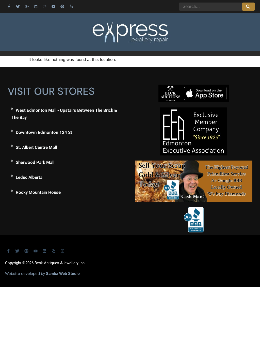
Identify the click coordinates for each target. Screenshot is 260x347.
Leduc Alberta (29, 177)
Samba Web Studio (63, 273)
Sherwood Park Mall (35, 162)
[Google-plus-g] (26, 6)
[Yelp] (71, 6)
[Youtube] (53, 6)
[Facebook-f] (9, 6)
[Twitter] (18, 6)
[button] (66, 114)
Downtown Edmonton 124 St (44, 132)
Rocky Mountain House (38, 192)
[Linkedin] (35, 6)
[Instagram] (44, 6)
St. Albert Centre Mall (36, 147)
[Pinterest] (62, 6)
